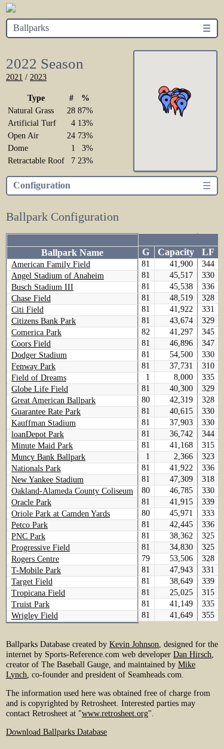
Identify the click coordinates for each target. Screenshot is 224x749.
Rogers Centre (35, 559)
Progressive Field (40, 547)
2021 (14, 77)
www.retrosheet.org (115, 713)
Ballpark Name (72, 252)
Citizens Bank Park (43, 321)
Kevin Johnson (134, 644)
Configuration (41, 185)
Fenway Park (33, 366)
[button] (182, 107)
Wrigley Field (34, 615)
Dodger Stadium (39, 355)
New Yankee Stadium (47, 479)
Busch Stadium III (42, 287)
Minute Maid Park (42, 445)
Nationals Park (36, 468)
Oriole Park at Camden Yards (60, 513)
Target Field (32, 581)
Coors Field (31, 343)
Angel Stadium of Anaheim (57, 275)
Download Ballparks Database (56, 731)
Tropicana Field (38, 593)
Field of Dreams (38, 377)
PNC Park (28, 536)
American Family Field (50, 264)
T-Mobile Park (36, 570)
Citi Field (27, 309)
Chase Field (31, 298)
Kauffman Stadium (43, 423)
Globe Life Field (39, 389)
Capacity (176, 252)
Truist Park (30, 604)
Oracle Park (31, 502)
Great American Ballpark (53, 400)
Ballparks (31, 28)
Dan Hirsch (192, 654)
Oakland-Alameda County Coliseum (72, 491)
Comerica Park (36, 332)
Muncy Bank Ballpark (48, 457)
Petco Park (29, 525)
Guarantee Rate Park (46, 411)
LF (208, 252)
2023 (38, 77)
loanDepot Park (37, 434)
